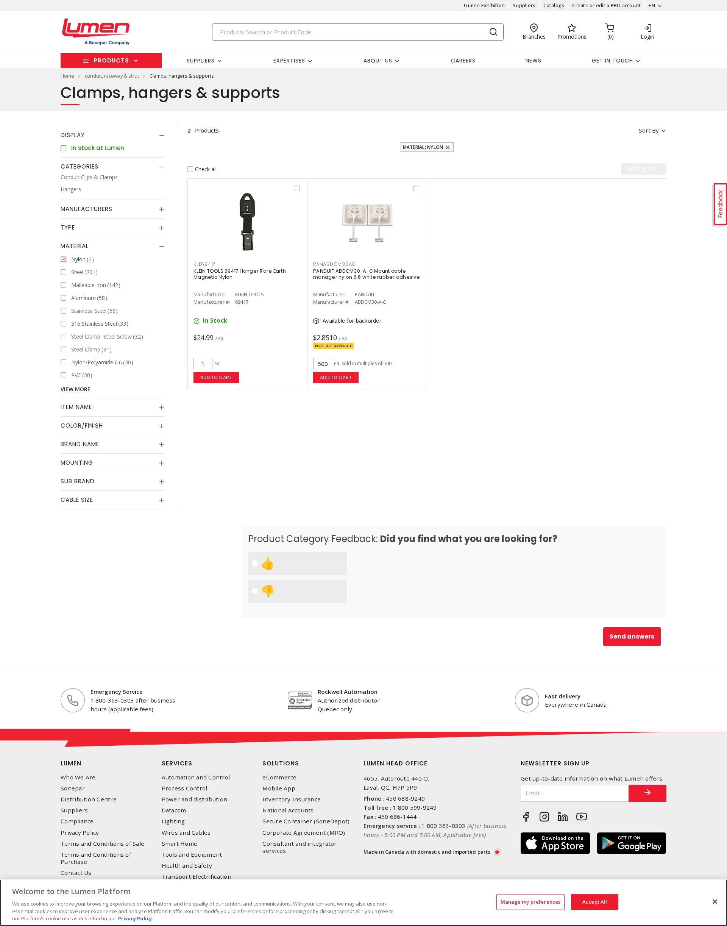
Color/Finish (82, 425)
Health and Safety (187, 865)
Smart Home (180, 843)
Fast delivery (562, 696)
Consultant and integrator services (299, 847)
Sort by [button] (649, 130)
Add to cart (216, 377)
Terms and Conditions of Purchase (96, 858)
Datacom (174, 810)
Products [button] (111, 60)
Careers (463, 60)
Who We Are (78, 777)
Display (73, 135)
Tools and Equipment (192, 854)
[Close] (715, 901)
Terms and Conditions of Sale (102, 843)
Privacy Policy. (135, 918)
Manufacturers (86, 209)
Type (68, 227)
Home (67, 75)
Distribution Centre (89, 799)
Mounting (77, 463)
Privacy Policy (80, 832)
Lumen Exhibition (484, 5)
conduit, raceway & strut (112, 75)
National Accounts (288, 810)
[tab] (112, 135)
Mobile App (278, 788)
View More (75, 389)
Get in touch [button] (612, 60)
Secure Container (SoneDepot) (305, 821)
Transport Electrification (196, 876)
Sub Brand (78, 481)
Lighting (173, 821)
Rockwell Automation (348, 691)
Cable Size (77, 500)
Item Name (76, 407)
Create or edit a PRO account (606, 5)
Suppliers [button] (201, 60)
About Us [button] (378, 60)
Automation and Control (196, 777)
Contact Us (76, 872)
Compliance (77, 821)
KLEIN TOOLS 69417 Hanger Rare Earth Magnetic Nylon (239, 274)
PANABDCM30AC (334, 264)
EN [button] (652, 5)
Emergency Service (116, 691)
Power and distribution (195, 799)
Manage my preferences (531, 901)
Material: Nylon (423, 147)
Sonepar (73, 788)
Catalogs (553, 5)
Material (75, 246)
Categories (79, 166)
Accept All (594, 901)
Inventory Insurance (291, 799)
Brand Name (80, 444)
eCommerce (279, 777)
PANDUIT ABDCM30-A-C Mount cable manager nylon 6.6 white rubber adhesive (366, 274)
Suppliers (524, 5)
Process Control (184, 788)
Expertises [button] (289, 60)
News (533, 60)
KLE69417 (204, 264)
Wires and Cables (186, 832)
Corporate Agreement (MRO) (303, 832)
